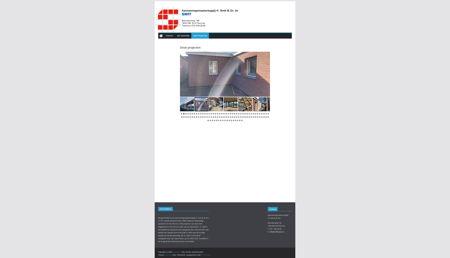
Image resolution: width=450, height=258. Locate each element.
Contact (169, 36)
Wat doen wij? (183, 36)
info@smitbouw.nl (277, 232)
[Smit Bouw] (161, 36)
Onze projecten (200, 36)
